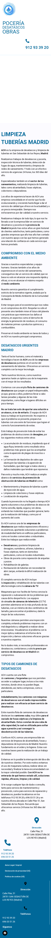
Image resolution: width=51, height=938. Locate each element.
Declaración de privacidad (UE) (17, 871)
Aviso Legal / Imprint (13, 865)
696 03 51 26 (7, 857)
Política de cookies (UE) (15, 877)
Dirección (36, 827)
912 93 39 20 (37, 47)
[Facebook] (4, 933)
